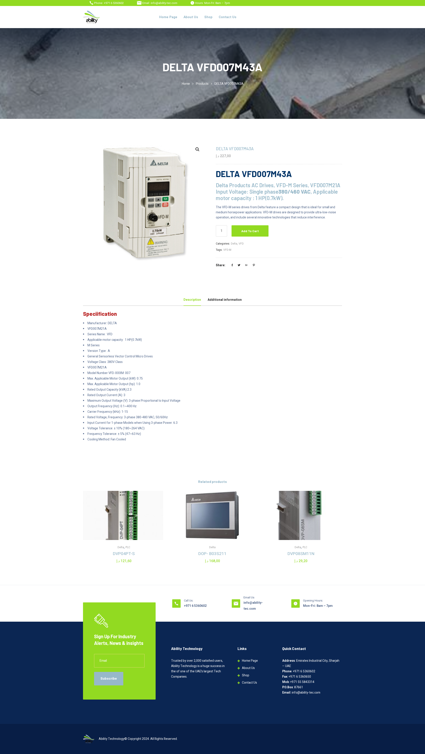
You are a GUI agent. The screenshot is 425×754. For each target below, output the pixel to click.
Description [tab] (192, 299)
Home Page (168, 17)
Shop (208, 17)
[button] (197, 149)
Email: (146, 3)
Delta (234, 244)
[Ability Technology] (91, 17)
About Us (191, 17)
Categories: (223, 244)
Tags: (219, 250)
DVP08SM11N (301, 554)
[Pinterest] (254, 265)
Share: (220, 265)
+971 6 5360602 (114, 3)
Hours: (199, 3)
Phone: (98, 3)
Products (202, 83)
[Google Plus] (246, 265)
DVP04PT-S (124, 554)
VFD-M (227, 250)
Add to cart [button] (124, 528)
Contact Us (227, 17)
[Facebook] (232, 265)
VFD (241, 244)
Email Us (248, 597)
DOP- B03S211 (212, 554)
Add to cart (250, 231)
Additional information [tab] (225, 299)
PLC (128, 547)
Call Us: (188, 600)
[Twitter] (239, 265)
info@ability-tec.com (164, 3)
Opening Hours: (313, 600)
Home (186, 83)
